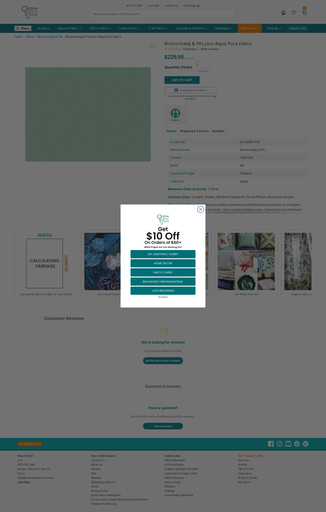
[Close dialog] (200, 209)
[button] (163, 254)
